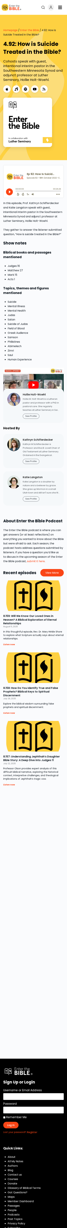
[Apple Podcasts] (7, 89)
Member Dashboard (21, 1201)
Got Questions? (17, 1192)
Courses (13, 1179)
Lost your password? (14, 1132)
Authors (13, 1166)
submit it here (36, 561)
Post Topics (15, 1219)
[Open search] (43, 7)
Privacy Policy (16, 1223)
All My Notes (15, 1161)
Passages (14, 1206)
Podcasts (14, 1214)
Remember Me (16, 1117)
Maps (11, 1197)
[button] (60, 7)
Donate (12, 1183)
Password (10, 1104)
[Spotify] (25, 89)
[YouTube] (34, 89)
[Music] (16, 89)
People (12, 1210)
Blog (10, 1170)
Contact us (15, 1175)
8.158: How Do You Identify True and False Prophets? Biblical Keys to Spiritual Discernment (30, 691)
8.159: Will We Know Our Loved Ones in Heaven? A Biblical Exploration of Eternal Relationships (30, 619)
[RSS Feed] (44, 89)
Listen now (9, 644)
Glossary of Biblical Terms (24, 1188)
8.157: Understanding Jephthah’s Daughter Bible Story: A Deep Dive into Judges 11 (31, 758)
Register (32, 1132)
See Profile (31, 416)
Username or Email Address (22, 1090)
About (11, 1157)
